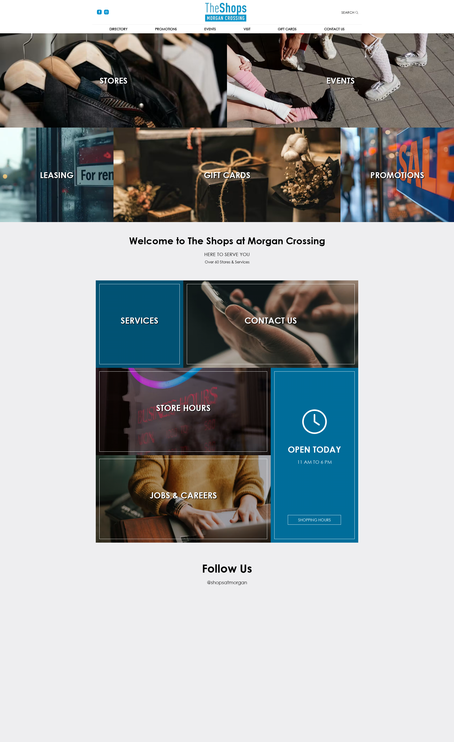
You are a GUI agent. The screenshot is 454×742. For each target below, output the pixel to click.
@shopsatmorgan (227, 582)
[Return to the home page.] (225, 11)
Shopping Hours (314, 519)
